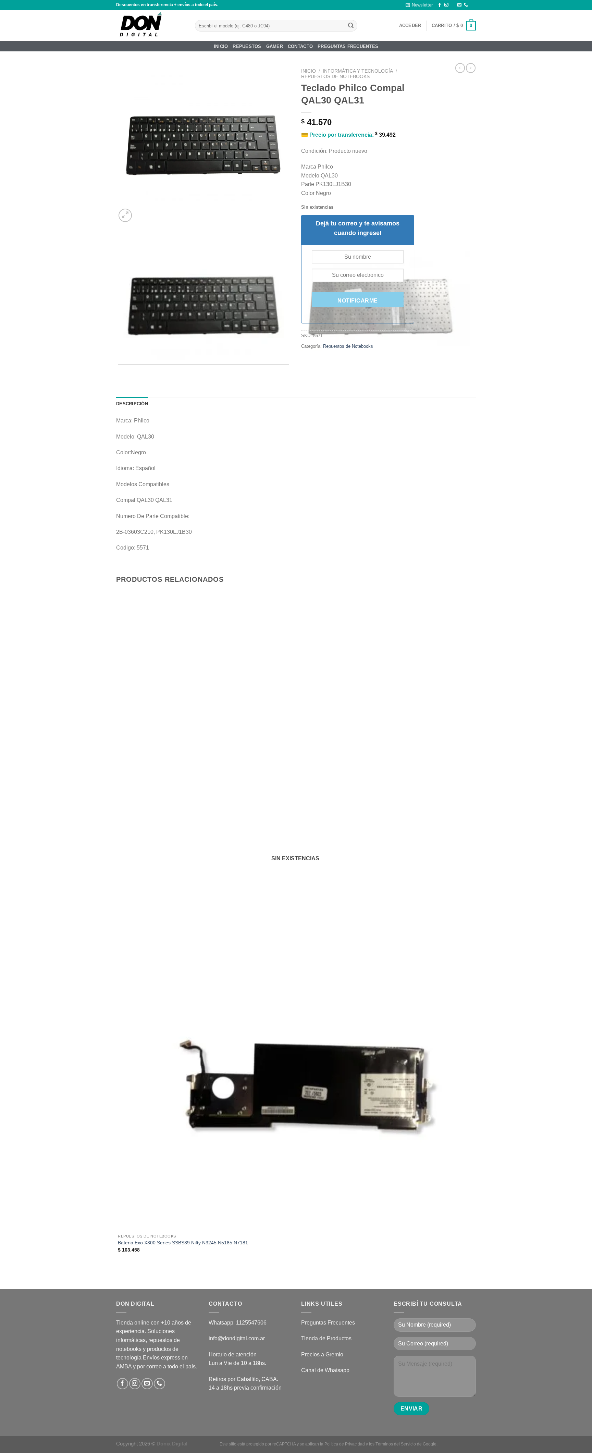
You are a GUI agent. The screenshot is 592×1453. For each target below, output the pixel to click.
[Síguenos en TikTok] (453, 5)
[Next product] (460, 68)
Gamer (274, 46)
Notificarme (357, 301)
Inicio (221, 46)
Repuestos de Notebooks (335, 76)
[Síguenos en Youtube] (472, 5)
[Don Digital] (150, 25)
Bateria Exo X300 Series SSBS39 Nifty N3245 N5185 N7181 (183, 1242)
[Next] (141, 211)
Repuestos (247, 46)
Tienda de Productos (326, 1338)
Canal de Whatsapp (325, 1370)
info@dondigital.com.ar (237, 1338)
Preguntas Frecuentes (348, 46)
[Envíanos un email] (459, 5)
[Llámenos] (466, 5)
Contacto (300, 46)
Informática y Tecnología (358, 71)
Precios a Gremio (322, 1354)
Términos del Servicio (395, 1444)
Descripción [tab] (132, 403)
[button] (419, 5)
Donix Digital (173, 1443)
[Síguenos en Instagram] (446, 5)
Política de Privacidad (344, 1444)
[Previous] (119, 371)
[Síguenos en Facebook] (439, 5)
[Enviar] (351, 26)
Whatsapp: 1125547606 (238, 1323)
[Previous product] (471, 68)
